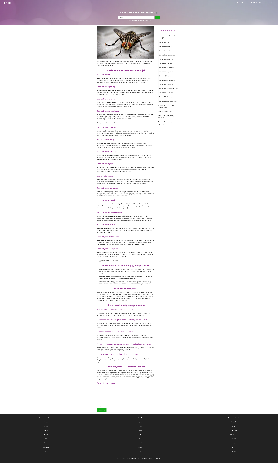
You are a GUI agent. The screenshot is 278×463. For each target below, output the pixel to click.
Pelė (140, 426)
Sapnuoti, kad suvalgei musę (168, 101)
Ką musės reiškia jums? (165, 111)
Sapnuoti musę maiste (166, 92)
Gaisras (46, 439)
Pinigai (46, 434)
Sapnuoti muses (164, 42)
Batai (233, 426)
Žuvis (140, 451)
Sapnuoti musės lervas (166, 51)
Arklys (233, 443)
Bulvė (233, 447)
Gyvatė (140, 422)
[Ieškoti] (157, 17)
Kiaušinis (233, 451)
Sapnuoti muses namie (166, 84)
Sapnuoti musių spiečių (166, 72)
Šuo (140, 439)
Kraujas (46, 430)
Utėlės (140, 443)
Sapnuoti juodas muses (166, 59)
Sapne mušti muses (165, 76)
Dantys (46, 422)
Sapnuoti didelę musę (165, 46)
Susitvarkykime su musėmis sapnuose (166, 123)
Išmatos (45, 451)
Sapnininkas (240, 3)
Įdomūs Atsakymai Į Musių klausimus (166, 116)
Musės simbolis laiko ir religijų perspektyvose (167, 106)
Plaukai (114, 123)
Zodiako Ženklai (256, 3)
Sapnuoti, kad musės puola (167, 97)
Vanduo (233, 439)
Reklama (157, 458)
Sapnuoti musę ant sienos (167, 80)
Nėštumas (233, 434)
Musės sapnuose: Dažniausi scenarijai (166, 37)
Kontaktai (270, 3)
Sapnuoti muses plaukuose (167, 55)
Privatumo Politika (147, 458)
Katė (140, 430)
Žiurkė (140, 447)
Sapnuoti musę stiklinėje (166, 67)
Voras (140, 434)
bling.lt (7, 3)
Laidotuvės (233, 430)
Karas (46, 443)
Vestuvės (46, 447)
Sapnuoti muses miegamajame (168, 88)
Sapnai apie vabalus (113, 261)
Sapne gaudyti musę (165, 63)
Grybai (46, 426)
